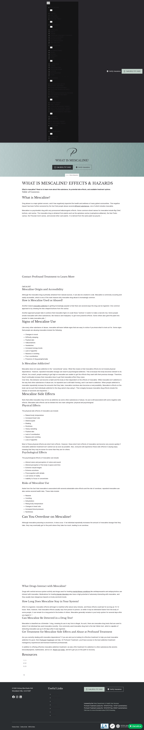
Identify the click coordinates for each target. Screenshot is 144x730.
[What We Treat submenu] (51, 22)
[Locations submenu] (51, 128)
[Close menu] (48, 3)
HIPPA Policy (31, 726)
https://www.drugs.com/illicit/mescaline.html (42, 660)
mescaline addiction (40, 306)
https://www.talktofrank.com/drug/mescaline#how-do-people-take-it (50, 663)
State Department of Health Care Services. (106, 703)
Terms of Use (23, 726)
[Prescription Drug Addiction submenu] (51, 61)
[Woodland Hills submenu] (51, 134)
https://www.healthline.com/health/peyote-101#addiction (46, 666)
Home (67, 175)
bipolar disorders (63, 594)
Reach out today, (59, 650)
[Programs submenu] (51, 81)
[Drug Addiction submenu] (51, 47)
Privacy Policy (15, 726)
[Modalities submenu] (51, 99)
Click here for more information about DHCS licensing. (99, 710)
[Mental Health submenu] (51, 27)
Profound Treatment (47, 640)
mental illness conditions (81, 591)
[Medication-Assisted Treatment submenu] (51, 113)
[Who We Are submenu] (51, 10)
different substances (81, 206)
